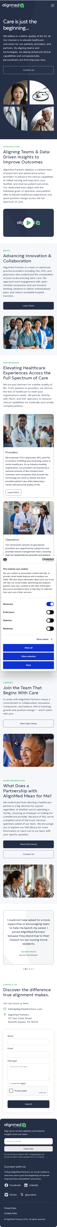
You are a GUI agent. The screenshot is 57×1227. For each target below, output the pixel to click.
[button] (52, 5)
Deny (28, 665)
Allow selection (28, 656)
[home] (13, 5)
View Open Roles (28, 723)
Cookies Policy (10, 1213)
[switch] (50, 612)
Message (12, 1060)
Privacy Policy (10, 1208)
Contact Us (28, 70)
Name (10, 1036)
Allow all (28, 648)
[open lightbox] (28, 223)
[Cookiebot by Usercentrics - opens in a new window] (42, 559)
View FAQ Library (28, 844)
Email (10, 1048)
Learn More (28, 305)
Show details (42, 639)
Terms (23, 1083)
